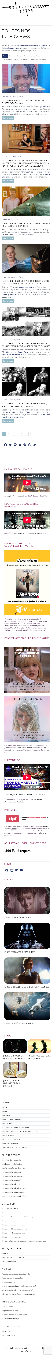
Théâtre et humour (9, 1261)
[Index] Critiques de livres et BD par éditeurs (13, 1083)
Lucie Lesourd (7, 157)
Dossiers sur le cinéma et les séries (14, 1196)
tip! (12, 818)
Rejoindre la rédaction (10, 1143)
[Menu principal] (26, 21)
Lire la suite (8, 118)
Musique (5, 1253)
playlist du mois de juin (15, 496)
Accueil (4, 1107)
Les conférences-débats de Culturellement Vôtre (19, 1131)
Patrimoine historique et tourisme (14, 1315)
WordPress (26, 1351)
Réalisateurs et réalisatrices (12, 1164)
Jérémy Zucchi (7, 340)
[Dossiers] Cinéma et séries (18, 917)
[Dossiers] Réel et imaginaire (19, 1023)
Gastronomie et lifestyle (11, 1319)
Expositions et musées (10, 1311)
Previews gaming (8, 1282)
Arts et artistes (7, 1307)
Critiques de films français (11, 1172)
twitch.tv (38, 800)
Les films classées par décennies (13, 1168)
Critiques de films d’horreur (12, 1184)
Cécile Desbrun (8, 97)
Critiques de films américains (12, 1176)
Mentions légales (8, 1135)
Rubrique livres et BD (10, 1209)
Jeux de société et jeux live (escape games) (17, 1290)
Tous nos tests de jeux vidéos (12, 1278)
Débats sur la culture (9, 1335)
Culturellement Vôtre (19, 1348)
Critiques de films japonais (11, 1180)
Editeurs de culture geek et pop (13, 1233)
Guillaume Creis (8, 277)
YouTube (20, 802)
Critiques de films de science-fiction (14, 1188)
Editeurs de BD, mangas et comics (14, 1229)
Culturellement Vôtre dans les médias (15, 1127)
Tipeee (13, 829)
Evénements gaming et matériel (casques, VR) (19, 1286)
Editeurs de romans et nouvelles (13, 1225)
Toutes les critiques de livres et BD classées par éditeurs (21, 1217)
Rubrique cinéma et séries (11, 1160)
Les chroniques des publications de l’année (17, 1213)
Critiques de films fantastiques (13, 1192)
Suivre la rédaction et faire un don (14, 1147)
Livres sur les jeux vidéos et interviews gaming (18, 1294)
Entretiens (6, 1115)
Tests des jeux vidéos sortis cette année (16, 1274)
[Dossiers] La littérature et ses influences (26, 987)
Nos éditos (6, 1331)
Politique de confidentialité (12, 1139)
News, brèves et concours (11, 1119)
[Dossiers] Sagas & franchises (19, 952)
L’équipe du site (7, 1123)
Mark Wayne (7, 220)
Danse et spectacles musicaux (13, 1257)
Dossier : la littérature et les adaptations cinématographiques (24, 1241)
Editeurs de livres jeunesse (11, 1237)
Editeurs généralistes (9, 1221)
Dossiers (5, 1111)
